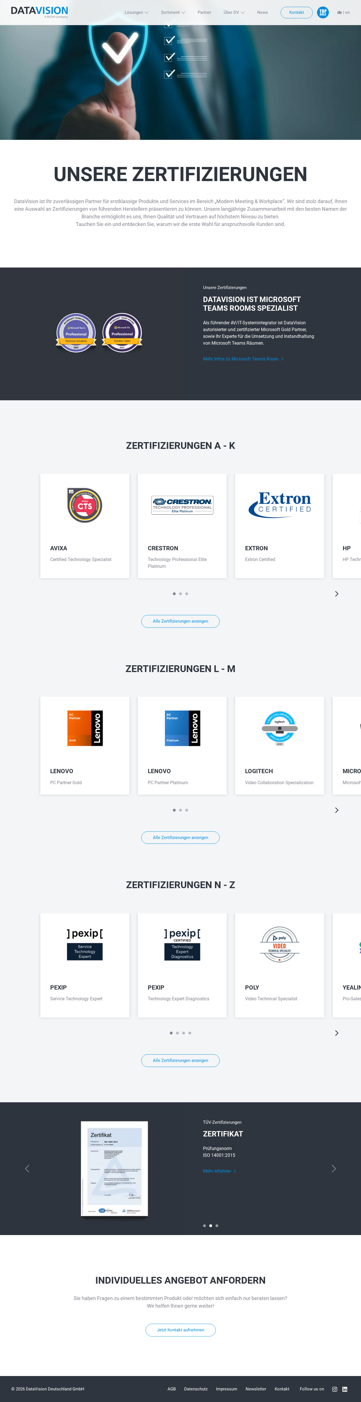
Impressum (226, 1389)
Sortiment (170, 12)
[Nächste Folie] (337, 594)
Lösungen (134, 12)
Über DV (231, 12)
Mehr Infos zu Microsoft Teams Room (241, 359)
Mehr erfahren (217, 1171)
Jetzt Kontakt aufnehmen (180, 1330)
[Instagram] (335, 1389)
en (347, 12)
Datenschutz (196, 1389)
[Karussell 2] (210, 1225)
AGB (172, 1389)
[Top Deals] (323, 12)
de (339, 12)
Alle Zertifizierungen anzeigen (180, 621)
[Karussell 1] (174, 593)
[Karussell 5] (186, 593)
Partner (204, 12)
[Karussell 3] (180, 593)
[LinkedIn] (345, 1389)
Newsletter (256, 1389)
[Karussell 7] (189, 1033)
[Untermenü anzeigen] (146, 12)
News (262, 12)
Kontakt (296, 12)
